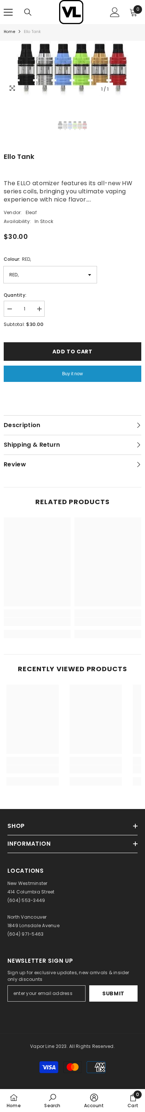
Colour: (17, 259)
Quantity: (15, 295)
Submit (113, 993)
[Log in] (115, 12)
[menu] (8, 12)
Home (9, 31)
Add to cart (72, 351)
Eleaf (31, 212)
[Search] (27, 12)
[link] (37, 622)
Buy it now (72, 373)
